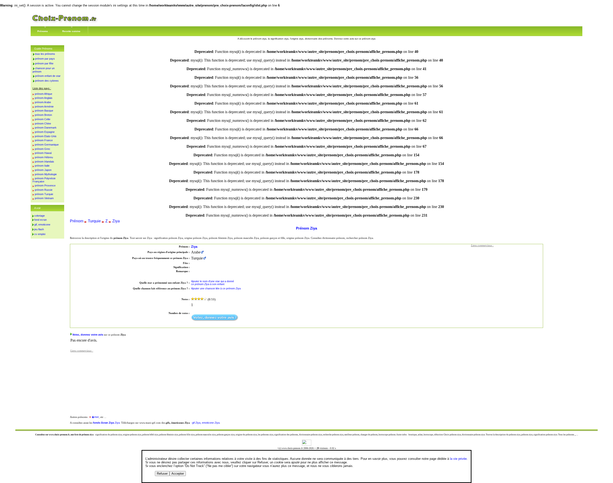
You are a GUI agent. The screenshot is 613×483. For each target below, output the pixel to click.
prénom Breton (43, 114)
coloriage (39, 215)
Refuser (162, 473)
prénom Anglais (43, 97)
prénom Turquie (44, 194)
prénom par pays (45, 58)
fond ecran (40, 219)
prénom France (44, 140)
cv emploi (39, 234)
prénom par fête (44, 63)
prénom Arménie (44, 106)
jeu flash (39, 229)
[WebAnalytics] (306, 444)
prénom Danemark (46, 127)
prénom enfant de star (48, 75)
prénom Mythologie (46, 174)
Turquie (94, 221)
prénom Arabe (43, 102)
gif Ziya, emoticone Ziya (206, 422)
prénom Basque (44, 110)
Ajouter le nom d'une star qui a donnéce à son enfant (212, 283)
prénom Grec (42, 148)
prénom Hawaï (43, 153)
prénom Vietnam (44, 198)
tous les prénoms (45, 53)
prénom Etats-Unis (46, 136)
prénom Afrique (43, 93)
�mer (95, 417)
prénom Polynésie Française (44, 180)
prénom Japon (43, 169)
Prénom (76, 221)
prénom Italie (42, 165)
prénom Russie (43, 189)
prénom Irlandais (44, 161)
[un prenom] (64, 23)
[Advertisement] (507, 279)
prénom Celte (42, 119)
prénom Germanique (47, 144)
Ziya (116, 221)
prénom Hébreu (44, 157)
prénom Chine (43, 123)
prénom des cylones (47, 80)
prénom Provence (45, 185)
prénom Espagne (45, 131)
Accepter (177, 473)
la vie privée (458, 459)
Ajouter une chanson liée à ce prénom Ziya (216, 288)
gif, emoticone (42, 224)
